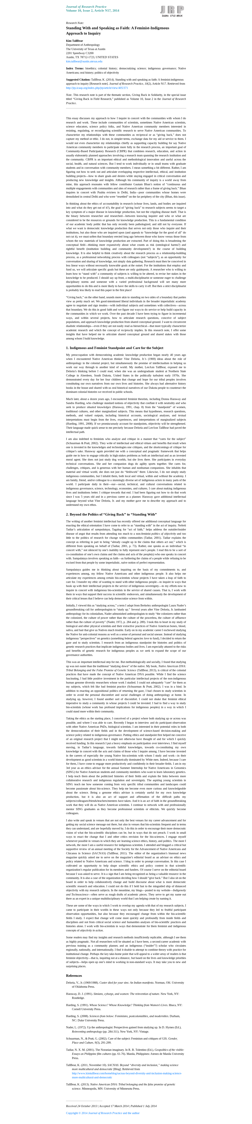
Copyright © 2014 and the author (102, 1113)
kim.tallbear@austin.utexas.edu (84, 61)
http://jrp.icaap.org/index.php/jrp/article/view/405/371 (97, 87)
